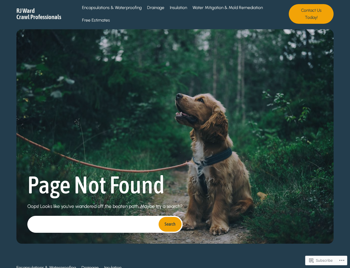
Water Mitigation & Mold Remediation (227, 7)
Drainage (155, 7)
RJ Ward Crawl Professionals (38, 13)
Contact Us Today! (311, 14)
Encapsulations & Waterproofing (112, 7)
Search (170, 224)
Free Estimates (96, 20)
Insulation (178, 7)
